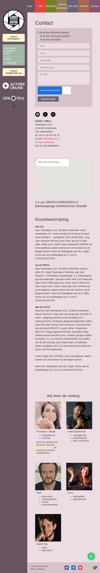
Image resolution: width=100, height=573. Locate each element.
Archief (7, 59)
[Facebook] (37, 114)
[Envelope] (80, 568)
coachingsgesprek (44, 447)
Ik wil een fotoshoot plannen (54, 32)
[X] (45, 114)
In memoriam (10, 63)
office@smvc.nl (51, 138)
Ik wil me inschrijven (50, 39)
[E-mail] (53, 114)
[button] (14, 106)
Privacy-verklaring (44, 142)
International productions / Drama (10, 51)
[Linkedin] (73, 568)
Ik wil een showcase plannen (55, 36)
